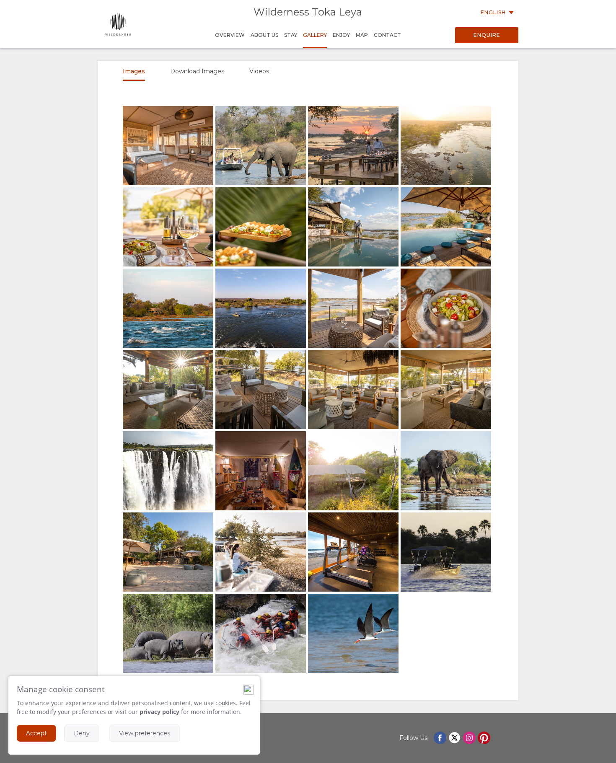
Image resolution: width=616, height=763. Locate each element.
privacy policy (159, 712)
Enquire (487, 35)
